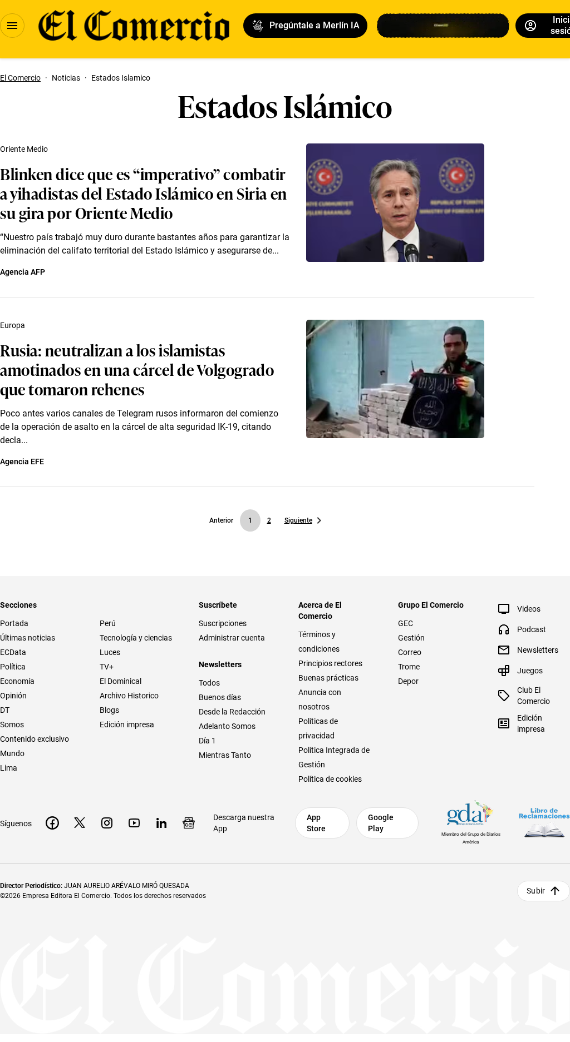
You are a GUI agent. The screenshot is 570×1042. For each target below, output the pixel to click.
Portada (14, 623)
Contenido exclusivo (34, 739)
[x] (79, 823)
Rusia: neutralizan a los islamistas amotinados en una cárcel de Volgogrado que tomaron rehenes (137, 369)
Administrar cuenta (232, 637)
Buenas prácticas (328, 677)
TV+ (107, 666)
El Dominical (120, 681)
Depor (408, 681)
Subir (536, 890)
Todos (209, 682)
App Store (316, 823)
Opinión (13, 695)
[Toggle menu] (12, 25)
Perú (108, 623)
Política (13, 666)
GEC (405, 623)
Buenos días (220, 697)
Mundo (12, 753)
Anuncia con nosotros (319, 699)
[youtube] (134, 823)
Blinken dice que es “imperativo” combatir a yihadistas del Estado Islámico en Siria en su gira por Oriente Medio (143, 193)
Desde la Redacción (232, 711)
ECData (13, 652)
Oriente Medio (24, 149)
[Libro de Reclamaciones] (544, 823)
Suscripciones (223, 623)
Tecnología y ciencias (136, 637)
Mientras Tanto (225, 755)
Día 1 (207, 740)
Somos (12, 724)
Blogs (109, 710)
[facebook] (52, 823)
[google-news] (188, 823)
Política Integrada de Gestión (334, 757)
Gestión (411, 637)
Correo (409, 652)
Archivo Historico (129, 695)
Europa (12, 325)
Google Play (381, 823)
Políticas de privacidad (318, 728)
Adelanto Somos (227, 726)
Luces (110, 652)
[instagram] (107, 823)
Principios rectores (330, 663)
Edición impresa (127, 724)
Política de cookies (330, 779)
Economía (17, 681)
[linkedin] (161, 823)
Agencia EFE (22, 461)
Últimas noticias (27, 637)
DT (4, 710)
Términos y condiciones (319, 641)
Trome (409, 666)
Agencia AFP (22, 271)
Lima (8, 767)
